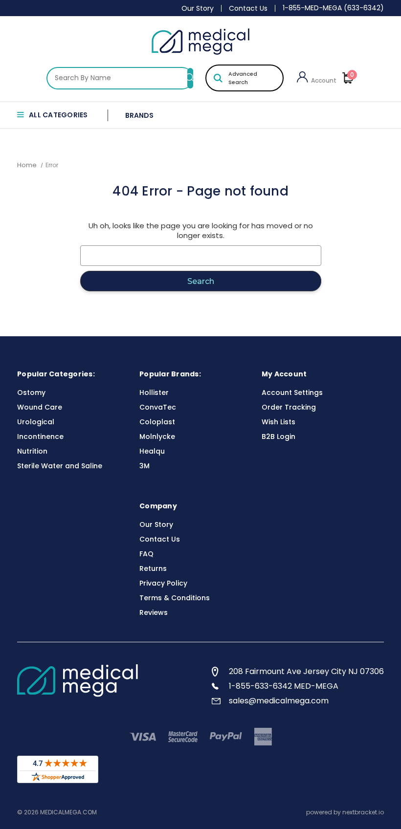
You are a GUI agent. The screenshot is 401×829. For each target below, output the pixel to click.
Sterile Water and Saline (59, 466)
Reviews (153, 612)
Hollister (154, 392)
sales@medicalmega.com (279, 700)
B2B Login (278, 436)
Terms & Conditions (174, 598)
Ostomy (31, 392)
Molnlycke (157, 436)
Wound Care (39, 407)
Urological (35, 422)
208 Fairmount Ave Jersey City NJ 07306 (306, 671)
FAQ (146, 554)
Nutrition (32, 451)
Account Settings (292, 392)
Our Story (197, 8)
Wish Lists (278, 422)
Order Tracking (289, 407)
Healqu (152, 451)
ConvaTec (157, 407)
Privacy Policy (163, 583)
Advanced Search (242, 78)
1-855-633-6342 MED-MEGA (283, 686)
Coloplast (157, 422)
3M (144, 466)
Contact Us (248, 8)
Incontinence (40, 436)
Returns (153, 568)
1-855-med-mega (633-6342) (333, 8)
